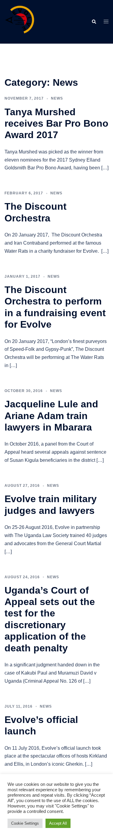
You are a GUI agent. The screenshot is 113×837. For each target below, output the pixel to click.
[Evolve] (20, 21)
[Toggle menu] (106, 22)
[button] (93, 21)
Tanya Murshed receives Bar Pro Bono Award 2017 (56, 124)
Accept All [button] (58, 823)
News (57, 98)
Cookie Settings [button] (25, 823)
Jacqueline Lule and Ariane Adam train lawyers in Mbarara (51, 416)
